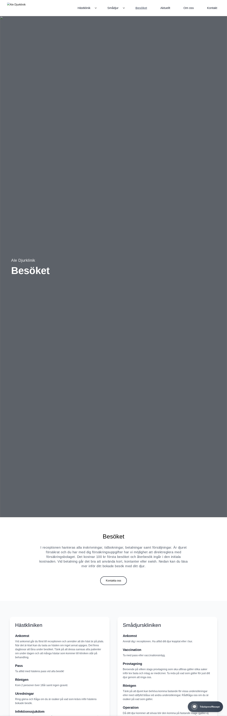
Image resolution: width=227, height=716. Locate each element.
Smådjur (112, 8)
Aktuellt (165, 8)
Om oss (188, 8)
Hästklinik (84, 8)
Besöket (141, 8)
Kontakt (212, 8)
